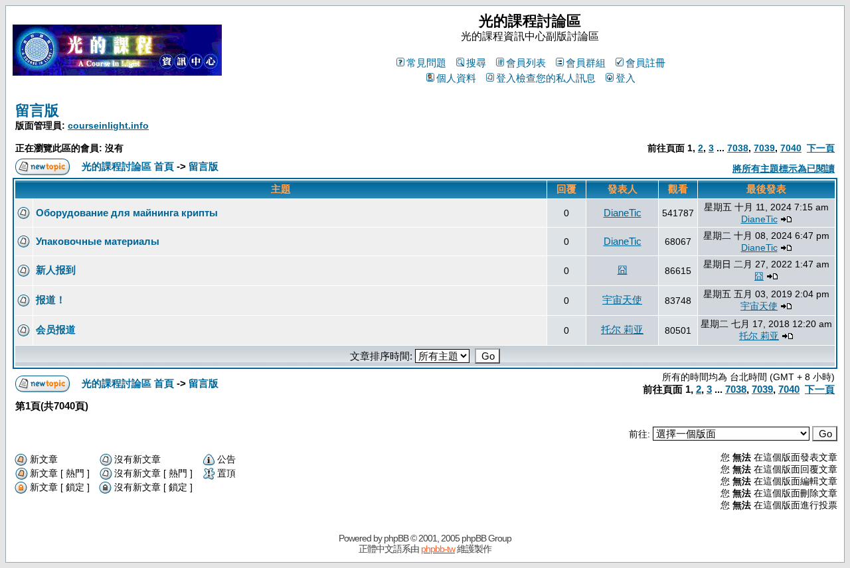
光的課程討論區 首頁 (128, 166)
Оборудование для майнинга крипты (127, 212)
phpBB (396, 538)
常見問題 (426, 62)
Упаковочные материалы (97, 241)
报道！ (51, 299)
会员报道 (56, 329)
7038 (737, 148)
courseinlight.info (108, 125)
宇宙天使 (622, 299)
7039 (764, 148)
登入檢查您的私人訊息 (546, 78)
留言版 (37, 110)
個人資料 (456, 78)
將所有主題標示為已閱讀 (783, 168)
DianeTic (622, 212)
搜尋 (476, 62)
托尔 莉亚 (622, 329)
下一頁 (821, 148)
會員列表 (526, 62)
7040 (791, 148)
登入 (626, 78)
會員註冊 (645, 62)
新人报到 (56, 269)
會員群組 (586, 62)
